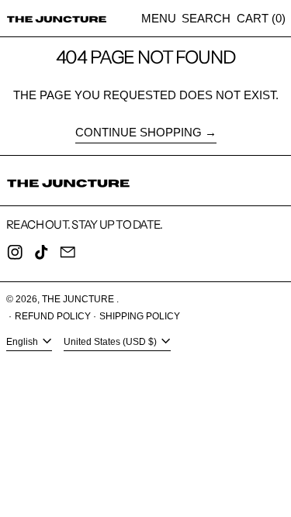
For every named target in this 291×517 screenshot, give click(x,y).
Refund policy (53, 316)
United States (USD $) (111, 341)
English (23, 341)
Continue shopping (138, 132)
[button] (206, 18)
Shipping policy (139, 316)
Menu (158, 18)
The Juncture (79, 299)
